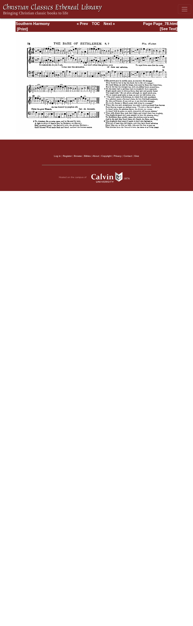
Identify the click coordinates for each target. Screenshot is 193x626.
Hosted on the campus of (73, 177)
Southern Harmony (33, 24)
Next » (109, 24)
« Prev (82, 24)
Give (136, 156)
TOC (96, 24)
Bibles (87, 156)
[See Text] (168, 29)
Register (67, 156)
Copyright (106, 156)
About (95, 156)
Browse (78, 156)
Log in (57, 156)
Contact (128, 156)
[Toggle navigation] (184, 9)
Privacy (117, 156)
